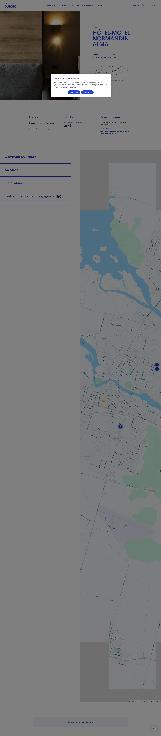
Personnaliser (74, 92)
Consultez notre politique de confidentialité (66, 87)
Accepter (87, 92)
